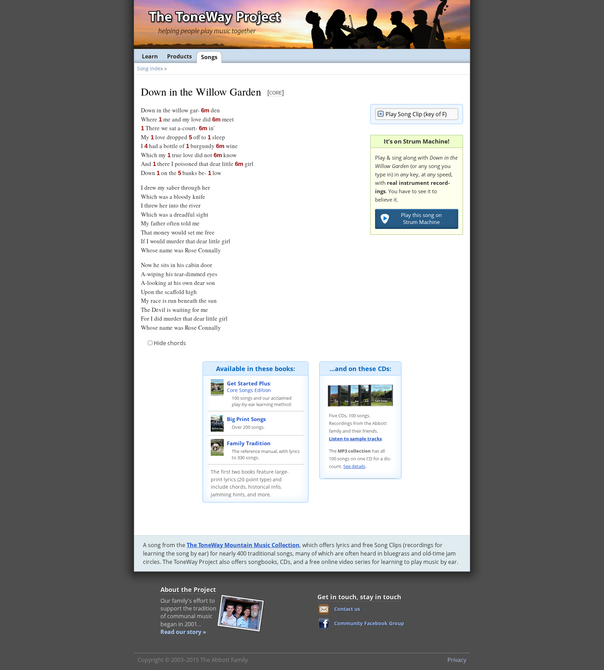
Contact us (347, 609)
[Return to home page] (214, 24)
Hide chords (169, 343)
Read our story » (183, 632)
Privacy (456, 660)
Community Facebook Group (369, 623)
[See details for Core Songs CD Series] (360, 395)
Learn (150, 56)
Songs (209, 57)
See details (354, 466)
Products (179, 56)
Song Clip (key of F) (416, 114)
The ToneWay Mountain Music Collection (243, 545)
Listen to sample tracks (355, 438)
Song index (150, 68)
